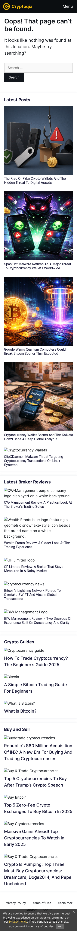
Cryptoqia (22, 6)
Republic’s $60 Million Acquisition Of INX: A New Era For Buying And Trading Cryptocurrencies (38, 752)
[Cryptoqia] (7, 6)
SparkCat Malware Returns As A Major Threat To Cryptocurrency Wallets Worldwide (37, 266)
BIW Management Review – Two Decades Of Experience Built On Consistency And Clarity (38, 621)
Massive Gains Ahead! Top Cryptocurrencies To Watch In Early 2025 (34, 838)
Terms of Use (41, 903)
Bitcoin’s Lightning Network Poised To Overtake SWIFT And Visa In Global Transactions (32, 595)
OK (59, 926)
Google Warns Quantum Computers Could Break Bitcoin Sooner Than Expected (35, 351)
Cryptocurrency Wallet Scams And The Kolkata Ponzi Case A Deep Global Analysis (38, 437)
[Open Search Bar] (49, 6)
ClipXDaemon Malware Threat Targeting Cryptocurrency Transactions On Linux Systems (33, 461)
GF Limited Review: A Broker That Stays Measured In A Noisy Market (33, 569)
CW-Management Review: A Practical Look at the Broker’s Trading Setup (38, 504)
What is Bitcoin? (20, 711)
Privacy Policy (15, 903)
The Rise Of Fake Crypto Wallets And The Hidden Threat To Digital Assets (35, 180)
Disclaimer (64, 903)
